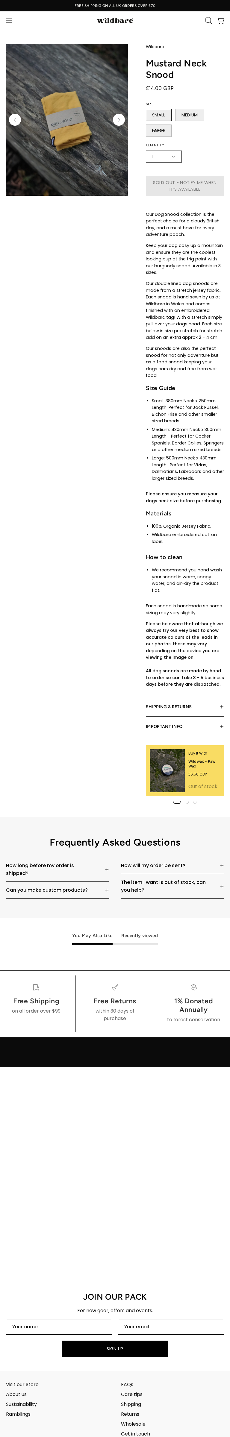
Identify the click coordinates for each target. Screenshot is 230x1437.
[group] (115, 5)
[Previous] (15, 120)
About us (16, 1394)
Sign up (115, 1349)
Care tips (132, 1394)
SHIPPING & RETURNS (169, 706)
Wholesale (133, 1424)
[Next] (119, 120)
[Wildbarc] (115, 20)
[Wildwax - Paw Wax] (167, 770)
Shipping (131, 1404)
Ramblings (18, 1414)
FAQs (127, 1384)
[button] (208, 20)
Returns (130, 1414)
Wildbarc (155, 47)
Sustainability (21, 1404)
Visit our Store (22, 1384)
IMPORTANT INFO (164, 726)
